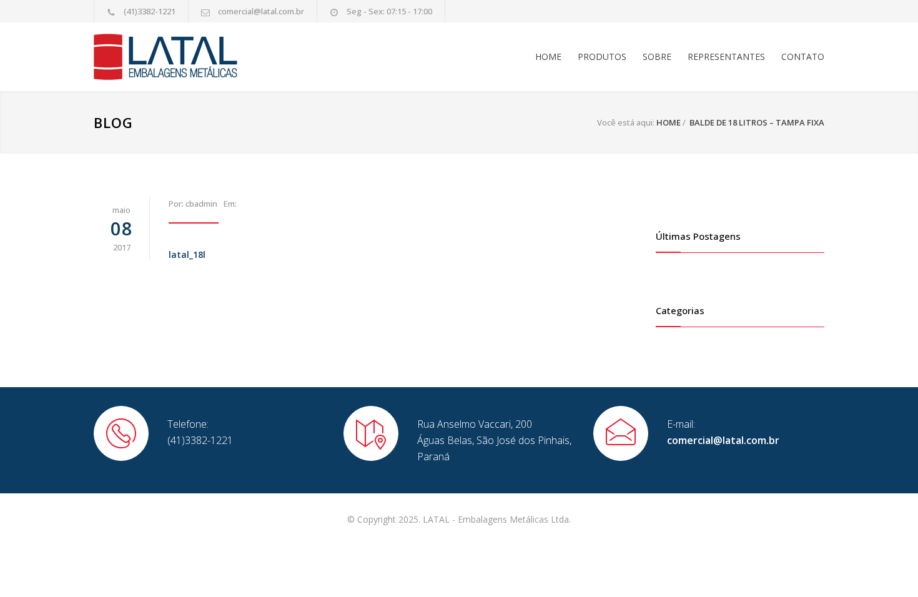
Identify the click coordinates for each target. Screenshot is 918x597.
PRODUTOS (602, 56)
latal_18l (187, 254)
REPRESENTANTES (726, 56)
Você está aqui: (625, 122)
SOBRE (657, 56)
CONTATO (802, 56)
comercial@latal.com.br (261, 11)
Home (668, 122)
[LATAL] (209, 57)
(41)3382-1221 (149, 11)
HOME (548, 56)
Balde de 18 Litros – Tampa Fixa (756, 122)
